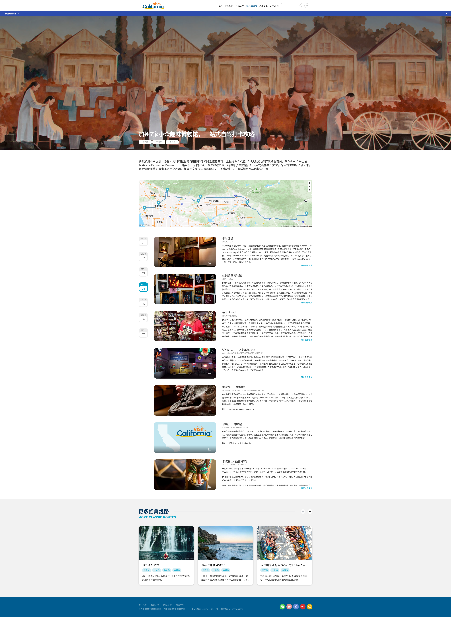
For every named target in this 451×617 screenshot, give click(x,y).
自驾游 (172, 142)
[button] (310, 511)
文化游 (159, 142)
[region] (225, 203)
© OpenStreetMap (294, 226)
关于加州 (274, 5)
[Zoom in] (309, 183)
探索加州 (229, 5)
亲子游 (145, 142)
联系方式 (155, 605)
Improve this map (306, 226)
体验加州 (240, 5)
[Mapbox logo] (144, 225)
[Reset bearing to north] (309, 190)
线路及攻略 (251, 5)
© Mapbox (284, 226)
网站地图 (180, 605)
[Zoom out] (309, 186)
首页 (220, 5)
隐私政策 (167, 605)
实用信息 (263, 5)
